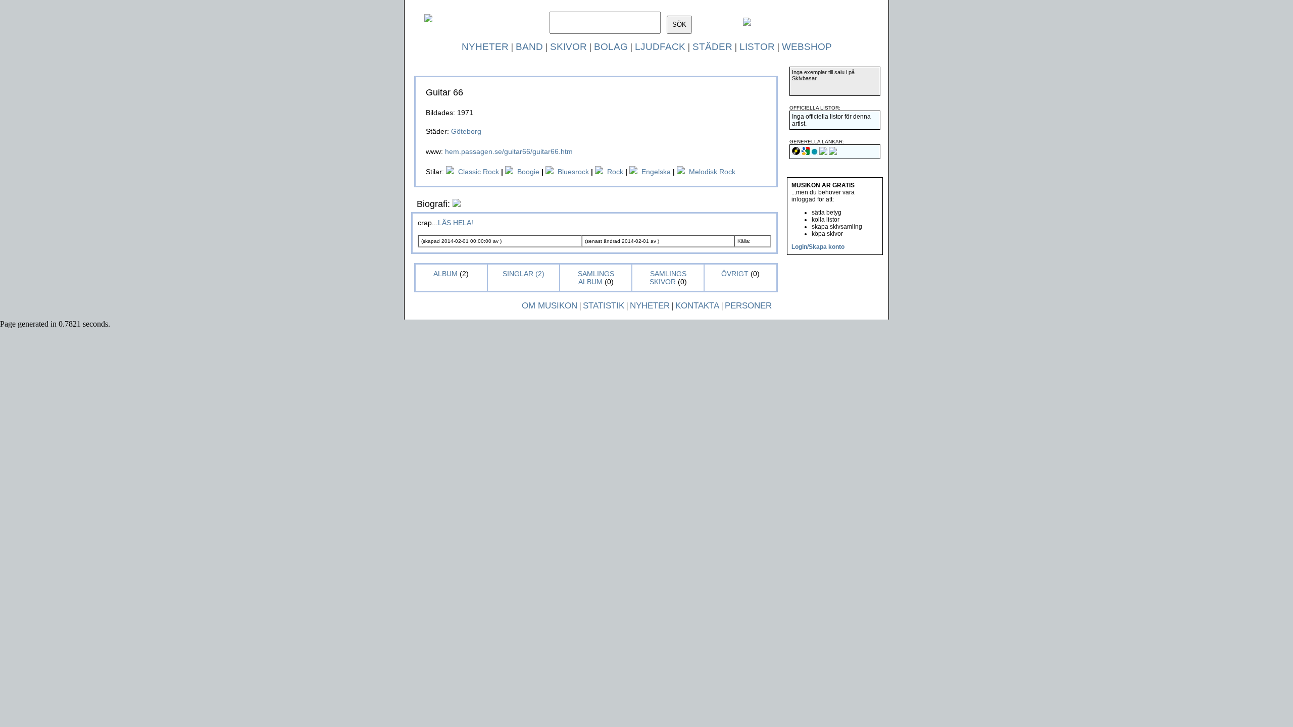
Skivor (568, 46)
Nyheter (485, 46)
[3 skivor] (450, 172)
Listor (757, 46)
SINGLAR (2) (523, 274)
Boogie (528, 172)
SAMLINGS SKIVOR (668, 278)
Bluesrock (573, 172)
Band (529, 46)
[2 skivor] (509, 172)
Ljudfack (660, 46)
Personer (748, 305)
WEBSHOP (807, 46)
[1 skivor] (549, 172)
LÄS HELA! (455, 223)
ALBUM (446, 274)
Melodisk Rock (712, 172)
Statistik (603, 305)
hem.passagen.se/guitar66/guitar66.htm (509, 151)
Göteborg (466, 131)
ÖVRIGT (735, 274)
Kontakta (697, 305)
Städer (712, 46)
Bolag (611, 46)
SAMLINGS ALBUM (596, 278)
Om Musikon (549, 305)
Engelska (656, 172)
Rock (615, 172)
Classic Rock (478, 172)
